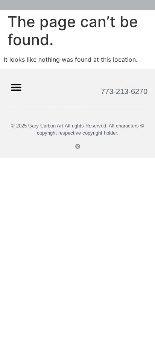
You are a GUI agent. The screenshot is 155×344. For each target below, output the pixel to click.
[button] (16, 87)
